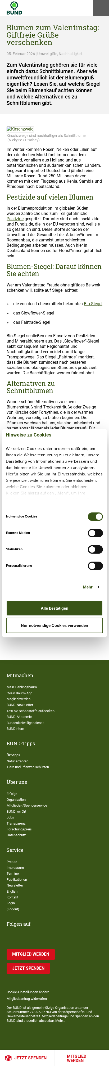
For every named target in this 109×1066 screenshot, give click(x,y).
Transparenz (16, 823)
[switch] (95, 533)
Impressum (15, 868)
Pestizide (15, 218)
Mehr (88, 587)
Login (11, 903)
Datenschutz (16, 835)
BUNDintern (15, 729)
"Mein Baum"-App (19, 693)
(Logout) (13, 909)
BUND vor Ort (16, 811)
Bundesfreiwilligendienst (25, 723)
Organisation (16, 800)
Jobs (10, 817)
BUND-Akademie (19, 717)
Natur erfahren (17, 761)
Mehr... (60, 1021)
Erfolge (12, 794)
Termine (13, 873)
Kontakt (12, 897)
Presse (12, 862)
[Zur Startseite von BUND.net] (14, 8)
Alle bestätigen (54, 608)
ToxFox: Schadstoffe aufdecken (30, 711)
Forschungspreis (19, 829)
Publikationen (17, 879)
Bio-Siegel (93, 303)
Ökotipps (13, 755)
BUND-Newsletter (20, 705)
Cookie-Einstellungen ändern (28, 992)
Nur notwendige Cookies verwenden (54, 625)
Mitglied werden (76, 1058)
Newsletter (15, 885)
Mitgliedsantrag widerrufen (27, 999)
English (12, 891)
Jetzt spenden (30, 1057)
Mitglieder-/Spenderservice (27, 805)
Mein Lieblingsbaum (22, 687)
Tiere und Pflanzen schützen (28, 767)
